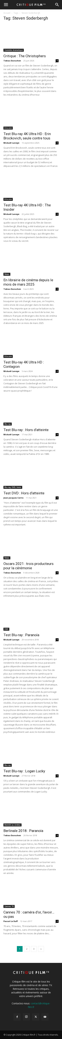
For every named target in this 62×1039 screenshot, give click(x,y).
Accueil (6, 12)
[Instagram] (26, 1016)
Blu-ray (7, 424)
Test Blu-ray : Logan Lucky (24, 771)
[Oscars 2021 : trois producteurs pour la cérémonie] (31, 545)
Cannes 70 (9, 906)
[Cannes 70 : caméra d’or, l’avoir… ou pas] (31, 894)
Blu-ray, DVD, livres (12, 487)
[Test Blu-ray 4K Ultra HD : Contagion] (31, 344)
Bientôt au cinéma (12, 825)
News (6, 274)
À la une (8, 128)
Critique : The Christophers (24, 56)
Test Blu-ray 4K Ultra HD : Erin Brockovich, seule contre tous (27, 136)
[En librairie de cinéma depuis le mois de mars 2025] (31, 262)
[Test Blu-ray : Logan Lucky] (31, 753)
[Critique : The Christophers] (31, 38)
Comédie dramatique (13, 50)
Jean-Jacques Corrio (13, 497)
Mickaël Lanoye (11, 142)
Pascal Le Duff (10, 921)
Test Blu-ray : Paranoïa (21, 635)
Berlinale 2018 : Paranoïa (23, 831)
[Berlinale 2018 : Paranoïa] (31, 812)
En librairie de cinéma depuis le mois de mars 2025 (28, 282)
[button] (5, 4)
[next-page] (41, 949)
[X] (35, 1017)
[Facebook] (17, 1017)
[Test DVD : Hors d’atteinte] (31, 475)
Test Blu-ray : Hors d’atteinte (26, 430)
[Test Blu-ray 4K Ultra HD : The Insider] (31, 187)
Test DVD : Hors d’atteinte (23, 493)
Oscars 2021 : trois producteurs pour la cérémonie (28, 566)
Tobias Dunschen (12, 60)
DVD (6, 629)
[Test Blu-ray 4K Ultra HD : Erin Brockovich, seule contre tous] (31, 116)
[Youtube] (45, 1017)
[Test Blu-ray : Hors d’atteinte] (31, 412)
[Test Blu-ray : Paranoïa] (31, 617)
